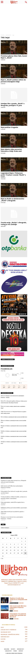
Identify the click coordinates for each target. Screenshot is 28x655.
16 (25, 547)
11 (6, 547)
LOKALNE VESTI (8, 650)
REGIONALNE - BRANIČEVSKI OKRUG (10, 634)
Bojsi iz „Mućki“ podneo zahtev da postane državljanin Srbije (13, 81)
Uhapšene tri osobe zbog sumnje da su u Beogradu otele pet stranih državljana (13, 481)
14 (18, 547)
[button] (25, 2)
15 (21, 547)
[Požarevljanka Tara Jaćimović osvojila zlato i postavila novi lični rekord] (5, 616)
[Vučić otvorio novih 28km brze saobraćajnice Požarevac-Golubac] (5, 608)
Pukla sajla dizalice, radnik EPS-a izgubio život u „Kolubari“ (12, 503)
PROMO (15, 650)
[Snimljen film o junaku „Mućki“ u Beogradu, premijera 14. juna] (14, 95)
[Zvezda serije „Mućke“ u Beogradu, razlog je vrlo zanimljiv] (14, 214)
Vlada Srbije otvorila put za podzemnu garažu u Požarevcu (12, 512)
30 (25, 553)
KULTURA (3, 639)
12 (10, 547)
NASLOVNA (6, 649)
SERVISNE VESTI (5, 636)
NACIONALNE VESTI (14, 602)
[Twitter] (15, 588)
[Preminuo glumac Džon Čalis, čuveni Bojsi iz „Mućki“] (14, 47)
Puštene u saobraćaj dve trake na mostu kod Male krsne (15, 416)
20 (14, 550)
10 (3, 547)
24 (3, 553)
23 (25, 550)
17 (3, 550)
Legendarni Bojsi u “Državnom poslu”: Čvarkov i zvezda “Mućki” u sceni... (13, 175)
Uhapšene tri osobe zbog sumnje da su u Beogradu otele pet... (18, 599)
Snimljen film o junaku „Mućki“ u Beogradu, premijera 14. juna (12, 104)
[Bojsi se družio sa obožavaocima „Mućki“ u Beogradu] (14, 190)
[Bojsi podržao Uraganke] (14, 119)
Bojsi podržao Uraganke (9, 127)
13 (14, 547)
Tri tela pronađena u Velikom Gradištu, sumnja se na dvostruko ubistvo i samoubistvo (14, 497)
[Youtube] (18, 588)
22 (21, 550)
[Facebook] (9, 588)
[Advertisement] (14, 19)
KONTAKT (21, 650)
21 (18, 550)
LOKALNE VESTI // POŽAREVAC (8, 629)
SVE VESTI (13, 649)
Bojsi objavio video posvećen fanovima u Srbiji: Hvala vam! (11, 150)
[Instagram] (12, 588)
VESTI (11, 610)
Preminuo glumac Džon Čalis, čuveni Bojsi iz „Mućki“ (14, 57)
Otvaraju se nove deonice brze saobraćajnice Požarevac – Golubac (12, 517)
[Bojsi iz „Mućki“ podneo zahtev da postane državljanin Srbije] (14, 71)
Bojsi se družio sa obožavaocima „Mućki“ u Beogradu (12, 200)
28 (18, 553)
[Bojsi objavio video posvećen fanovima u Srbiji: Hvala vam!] (14, 141)
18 (6, 550)
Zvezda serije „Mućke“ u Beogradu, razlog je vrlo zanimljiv (14, 223)
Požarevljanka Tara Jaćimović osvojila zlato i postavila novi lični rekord (14, 492)
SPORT (11, 618)
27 (14, 553)
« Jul (2, 558)
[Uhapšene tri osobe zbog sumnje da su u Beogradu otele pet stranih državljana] (5, 600)
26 (10, 553)
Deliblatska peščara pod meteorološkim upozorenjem (14, 507)
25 (6, 553)
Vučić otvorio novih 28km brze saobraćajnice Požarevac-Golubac (12, 486)
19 (10, 550)
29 (21, 553)
